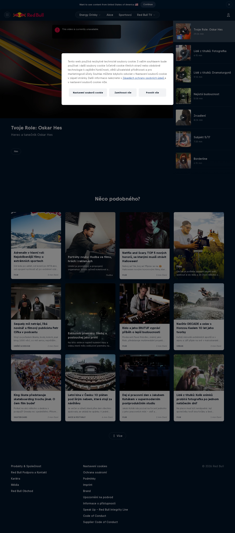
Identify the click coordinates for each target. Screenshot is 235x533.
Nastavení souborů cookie (88, 92)
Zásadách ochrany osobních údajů (144, 78)
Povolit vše (152, 92)
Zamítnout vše (123, 92)
